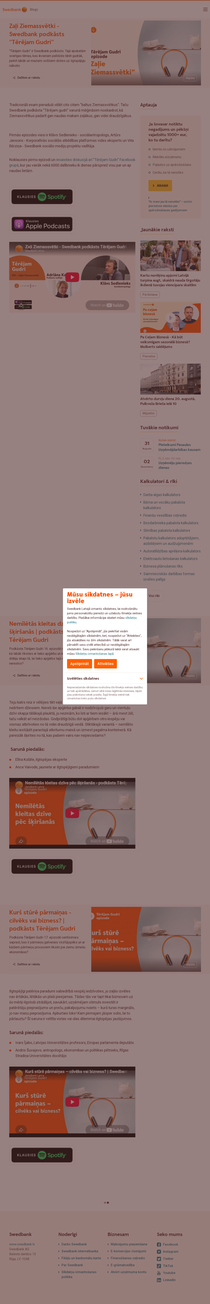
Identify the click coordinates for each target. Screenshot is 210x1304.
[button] (105, 678)
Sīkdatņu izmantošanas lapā (94, 654)
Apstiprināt (79, 663)
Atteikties (105, 663)
